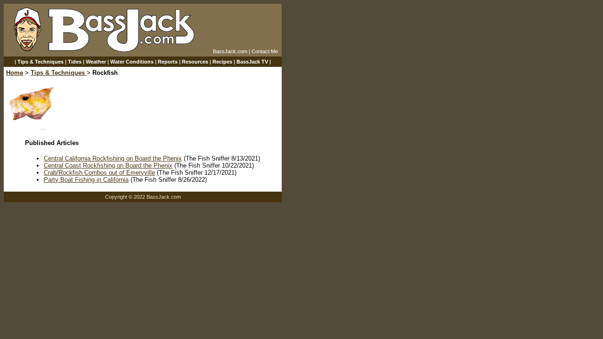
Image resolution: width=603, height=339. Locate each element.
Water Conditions (132, 62)
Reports (168, 62)
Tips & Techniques (40, 62)
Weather (96, 62)
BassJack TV (252, 62)
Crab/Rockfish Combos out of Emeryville (99, 172)
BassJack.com (230, 51)
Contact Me (265, 51)
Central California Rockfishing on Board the (103, 158)
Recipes (222, 62)
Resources (195, 62)
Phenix (172, 158)
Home (14, 72)
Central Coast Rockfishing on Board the (99, 165)
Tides (74, 62)
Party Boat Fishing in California (86, 179)
